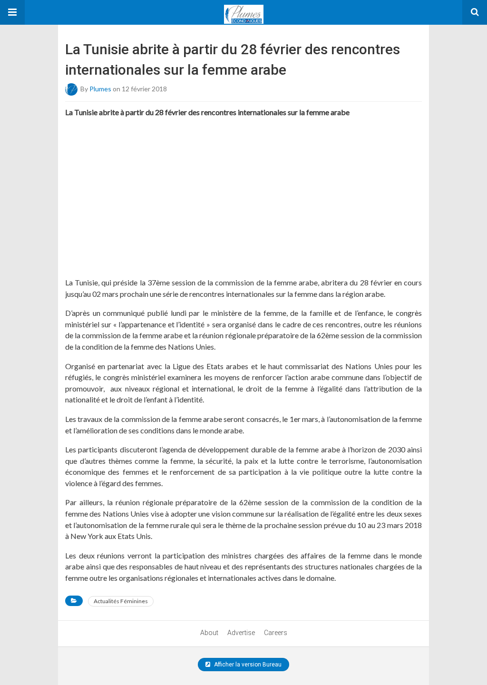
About (209, 632)
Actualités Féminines (121, 601)
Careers (275, 632)
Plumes (100, 89)
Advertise (241, 632)
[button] (12, 12)
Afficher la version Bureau (247, 664)
